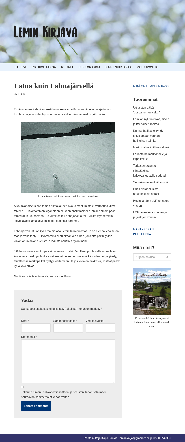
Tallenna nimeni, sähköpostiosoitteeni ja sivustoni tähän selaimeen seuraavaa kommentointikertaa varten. (64, 395)
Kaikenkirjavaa (119, 67)
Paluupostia (147, 67)
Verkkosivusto (95, 320)
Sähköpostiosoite (65, 320)
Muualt (67, 67)
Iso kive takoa (44, 67)
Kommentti (29, 336)
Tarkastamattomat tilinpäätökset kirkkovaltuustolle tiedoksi (149, 170)
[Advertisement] (159, 357)
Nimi (25, 320)
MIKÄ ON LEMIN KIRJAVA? (151, 86)
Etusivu (21, 67)
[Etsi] (167, 257)
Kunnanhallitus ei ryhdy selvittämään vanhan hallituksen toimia (148, 135)
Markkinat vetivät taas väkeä (151, 147)
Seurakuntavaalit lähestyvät (151, 182)
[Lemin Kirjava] (45, 31)
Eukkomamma (89, 67)
